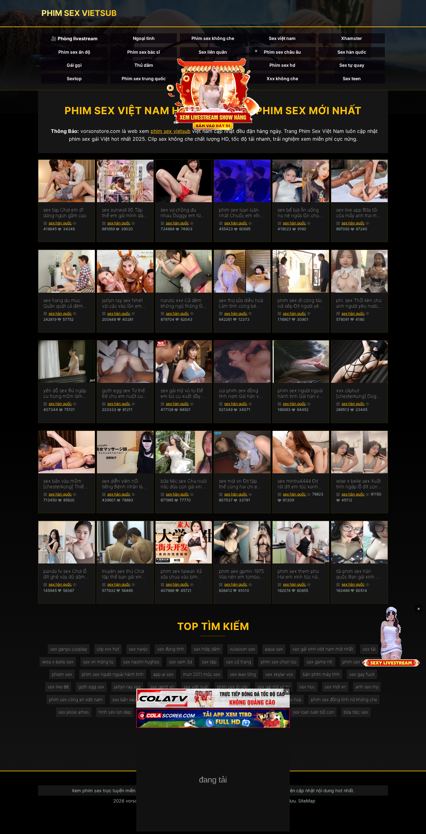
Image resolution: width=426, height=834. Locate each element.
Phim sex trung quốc (144, 78)
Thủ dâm (143, 65)
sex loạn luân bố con (313, 712)
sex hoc (307, 686)
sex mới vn (335, 686)
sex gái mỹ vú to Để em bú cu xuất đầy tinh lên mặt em (182, 393)
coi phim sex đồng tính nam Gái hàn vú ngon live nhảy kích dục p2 (240, 393)
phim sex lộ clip (232, 686)
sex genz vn (162, 686)
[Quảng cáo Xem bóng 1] (213, 698)
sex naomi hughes (141, 661)
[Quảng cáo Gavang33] (213, 780)
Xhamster (351, 38)
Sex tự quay (351, 65)
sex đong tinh (170, 648)
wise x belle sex (57, 661)
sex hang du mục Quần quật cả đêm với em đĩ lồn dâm (63, 303)
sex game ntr (320, 661)
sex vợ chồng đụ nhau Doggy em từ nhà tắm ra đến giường (181, 212)
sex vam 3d (180, 661)
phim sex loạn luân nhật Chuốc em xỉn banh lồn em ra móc (240, 212)
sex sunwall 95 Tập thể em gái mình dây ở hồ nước (124, 212)
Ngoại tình (144, 38)
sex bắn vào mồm (130, 699)
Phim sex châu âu (282, 52)
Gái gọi (74, 65)
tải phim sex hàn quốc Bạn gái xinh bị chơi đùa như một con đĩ (358, 574)
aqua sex (274, 648)
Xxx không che (282, 78)
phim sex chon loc (279, 661)
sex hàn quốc (60, 223)
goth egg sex (91, 686)
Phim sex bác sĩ (143, 52)
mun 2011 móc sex (201, 674)
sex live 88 (58, 686)
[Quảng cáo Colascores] (213, 718)
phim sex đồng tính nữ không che (344, 699)
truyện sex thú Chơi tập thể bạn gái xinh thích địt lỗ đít (123, 574)
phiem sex (62, 674)
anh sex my (367, 686)
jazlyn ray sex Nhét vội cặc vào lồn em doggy (122, 303)
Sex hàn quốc (351, 52)
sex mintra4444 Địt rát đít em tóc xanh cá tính (298, 484)
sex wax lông (243, 674)
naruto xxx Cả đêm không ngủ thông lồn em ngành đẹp (183, 303)
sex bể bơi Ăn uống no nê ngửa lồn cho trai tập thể (298, 212)
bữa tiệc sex (356, 712)
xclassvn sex (242, 648)
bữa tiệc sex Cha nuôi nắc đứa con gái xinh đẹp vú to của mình (184, 484)
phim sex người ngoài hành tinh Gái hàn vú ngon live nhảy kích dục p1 (300, 393)
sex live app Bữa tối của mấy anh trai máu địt (359, 212)
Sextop (74, 78)
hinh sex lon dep (115, 712)
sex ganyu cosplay (68, 648)
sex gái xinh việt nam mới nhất (323, 648)
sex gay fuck (362, 674)
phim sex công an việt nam (76, 699)
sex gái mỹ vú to (273, 686)
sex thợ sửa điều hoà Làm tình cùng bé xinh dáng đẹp (241, 303)
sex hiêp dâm (207, 648)
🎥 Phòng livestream (74, 38)
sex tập (209, 661)
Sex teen (352, 78)
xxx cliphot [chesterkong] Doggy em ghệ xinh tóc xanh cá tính (359, 393)
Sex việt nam (282, 38)
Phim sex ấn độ (74, 52)
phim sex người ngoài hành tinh (112, 674)
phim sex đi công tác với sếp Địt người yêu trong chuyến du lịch (300, 303)
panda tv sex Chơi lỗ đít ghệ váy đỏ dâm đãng (65, 574)
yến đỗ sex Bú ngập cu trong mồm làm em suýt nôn (64, 393)
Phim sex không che (212, 38)
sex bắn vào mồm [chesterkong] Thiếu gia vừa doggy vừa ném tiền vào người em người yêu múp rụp (65, 484)
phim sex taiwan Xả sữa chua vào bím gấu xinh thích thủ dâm (181, 574)
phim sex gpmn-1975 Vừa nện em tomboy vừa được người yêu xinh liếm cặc (241, 574)
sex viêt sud (195, 686)
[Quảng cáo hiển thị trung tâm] (213, 93)
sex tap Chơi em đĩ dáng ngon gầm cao (64, 212)
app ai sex (163, 674)
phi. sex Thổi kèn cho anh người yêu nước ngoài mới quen (359, 303)
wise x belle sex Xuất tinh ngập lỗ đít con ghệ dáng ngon (358, 484)
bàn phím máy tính (321, 674)
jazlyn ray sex (127, 686)
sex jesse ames (73, 712)
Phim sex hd (282, 65)
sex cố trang (238, 661)
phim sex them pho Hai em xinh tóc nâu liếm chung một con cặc (299, 574)
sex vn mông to (98, 661)
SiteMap (306, 800)
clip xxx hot (108, 648)
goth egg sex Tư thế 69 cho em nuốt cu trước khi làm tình (123, 393)
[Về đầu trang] (412, 826)
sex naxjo (138, 648)
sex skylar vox (279, 674)
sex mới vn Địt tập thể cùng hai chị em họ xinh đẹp (240, 484)
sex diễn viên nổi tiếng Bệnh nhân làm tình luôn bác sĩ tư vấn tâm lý (124, 484)
